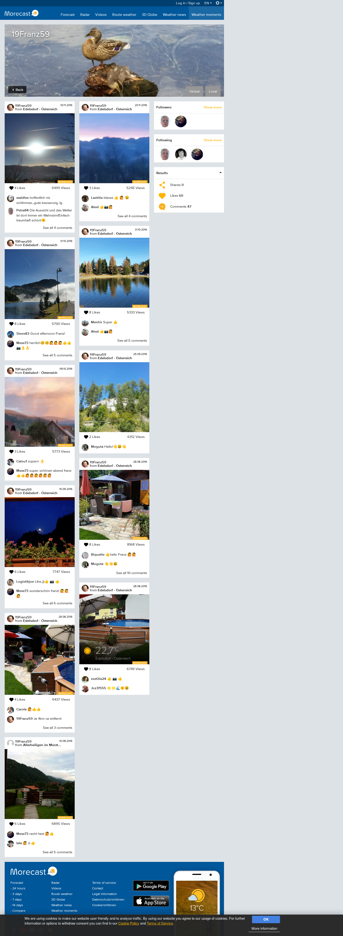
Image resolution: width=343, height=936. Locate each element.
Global (194, 91)
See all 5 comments (57, 355)
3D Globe (149, 15)
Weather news (174, 15)
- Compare (17, 910)
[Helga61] (181, 154)
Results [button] (162, 173)
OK (266, 919)
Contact (97, 888)
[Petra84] (164, 121)
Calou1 (21, 461)
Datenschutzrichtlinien (108, 899)
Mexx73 (22, 343)
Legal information (104, 894)
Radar (85, 15)
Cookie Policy (128, 923)
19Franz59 (23, 105)
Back (19, 90)
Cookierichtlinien (104, 905)
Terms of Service (160, 923)
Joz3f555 (98, 688)
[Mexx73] (181, 121)
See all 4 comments (57, 228)
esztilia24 (98, 679)
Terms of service (104, 882)
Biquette (98, 554)
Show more (213, 107)
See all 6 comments (57, 603)
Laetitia (97, 198)
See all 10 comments (131, 573)
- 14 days (16, 905)
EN (207, 3)
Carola (21, 709)
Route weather (124, 15)
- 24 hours (17, 888)
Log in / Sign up (188, 3)
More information (264, 928)
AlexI (95, 207)
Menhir (96, 322)
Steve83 (22, 333)
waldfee (22, 198)
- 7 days (16, 899)
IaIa (19, 843)
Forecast (68, 15)
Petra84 (22, 210)
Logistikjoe (25, 581)
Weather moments (206, 15)
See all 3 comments (57, 728)
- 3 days (16, 894)
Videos (101, 15)
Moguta (97, 446)
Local (213, 91)
